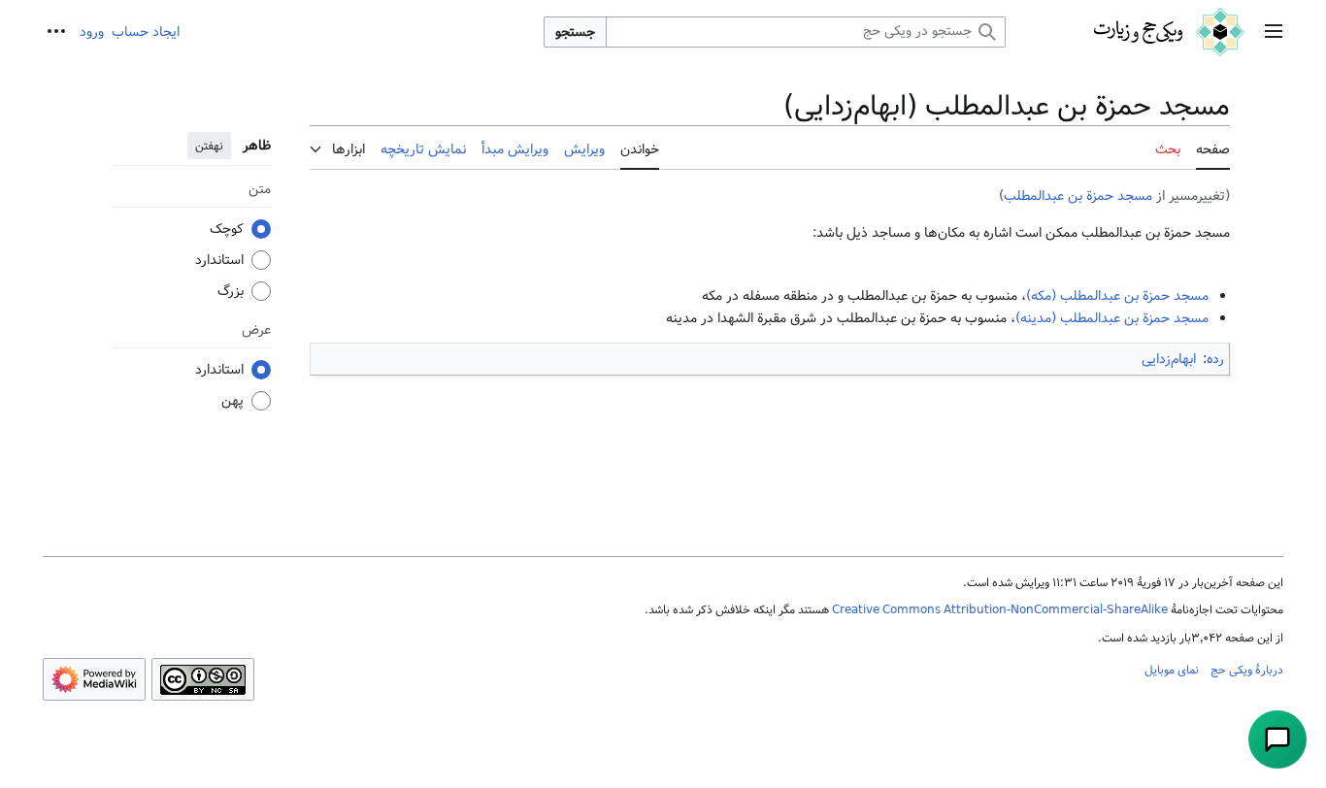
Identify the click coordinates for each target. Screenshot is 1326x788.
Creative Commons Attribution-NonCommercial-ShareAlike (1000, 609)
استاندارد (219, 260)
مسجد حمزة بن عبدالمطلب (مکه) (1117, 296)
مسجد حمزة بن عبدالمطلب (1078, 196)
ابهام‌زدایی (1169, 359)
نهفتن (209, 145)
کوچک (227, 229)
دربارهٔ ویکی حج (1246, 669)
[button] (1273, 32)
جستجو (575, 32)
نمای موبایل (1171, 669)
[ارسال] (1277, 739)
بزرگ (230, 291)
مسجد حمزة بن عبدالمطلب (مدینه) (1112, 318)
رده (1215, 359)
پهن (232, 400)
